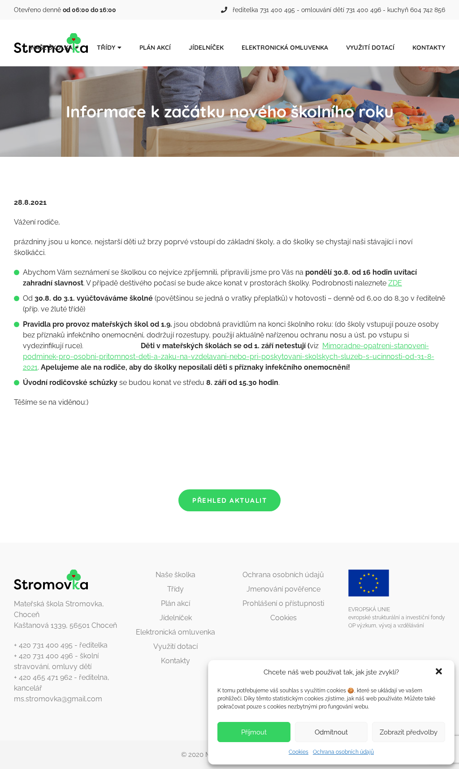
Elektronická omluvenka (285, 47)
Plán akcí (155, 47)
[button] (439, 672)
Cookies (298, 752)
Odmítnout (331, 732)
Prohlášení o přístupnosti (283, 603)
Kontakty (428, 47)
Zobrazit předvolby (408, 732)
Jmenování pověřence (283, 589)
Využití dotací (370, 47)
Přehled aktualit (229, 500)
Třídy (106, 47)
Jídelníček (206, 47)
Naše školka (52, 47)
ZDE (395, 283)
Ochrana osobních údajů (343, 752)
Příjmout (254, 732)
